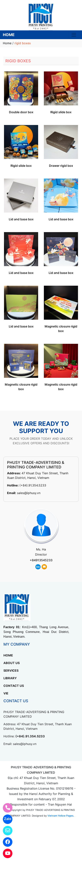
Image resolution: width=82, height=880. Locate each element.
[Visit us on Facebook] (5, 842)
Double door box (21, 112)
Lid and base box (21, 219)
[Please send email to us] (5, 830)
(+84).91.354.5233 (32, 485)
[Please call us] (5, 807)
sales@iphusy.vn (28, 493)
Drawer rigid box (61, 166)
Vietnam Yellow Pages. (60, 815)
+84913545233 (41, 560)
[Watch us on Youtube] (5, 853)
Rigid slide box (61, 112)
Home (7, 43)
